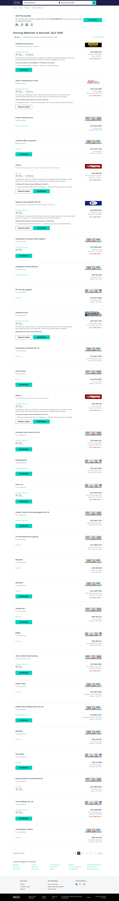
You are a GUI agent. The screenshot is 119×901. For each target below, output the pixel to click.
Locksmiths (16, 869)
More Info (25, 52)
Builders (71, 864)
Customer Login (25, 886)
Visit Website (23, 70)
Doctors (52, 869)
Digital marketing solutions (56, 886)
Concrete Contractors (75, 867)
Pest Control (35, 869)
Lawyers (34, 864)
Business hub (52, 889)
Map (18, 37)
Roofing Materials (32, 204)
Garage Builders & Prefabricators (50, 168)
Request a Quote (24, 107)
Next (99, 853)
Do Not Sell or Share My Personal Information (72, 897)
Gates (29, 658)
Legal (88, 897)
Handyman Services (93, 869)
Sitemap (22, 889)
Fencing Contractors (33, 46)
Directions (18, 52)
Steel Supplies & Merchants (46, 204)
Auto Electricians (55, 864)
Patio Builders (44, 398)
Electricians (16, 867)
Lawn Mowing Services (94, 864)
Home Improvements (33, 398)
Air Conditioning (92, 867)
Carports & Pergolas (33, 168)
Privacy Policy (44, 897)
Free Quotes (92, 20)
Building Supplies (20, 83)
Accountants (53, 867)
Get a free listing (53, 884)
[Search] (94, 2)
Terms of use (54, 897)
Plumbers (16, 864)
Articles (22, 884)
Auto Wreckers (73, 869)
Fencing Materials (20, 46)
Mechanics (35, 867)
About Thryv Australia (32, 897)
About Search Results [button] (98, 37)
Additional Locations (95, 177)
